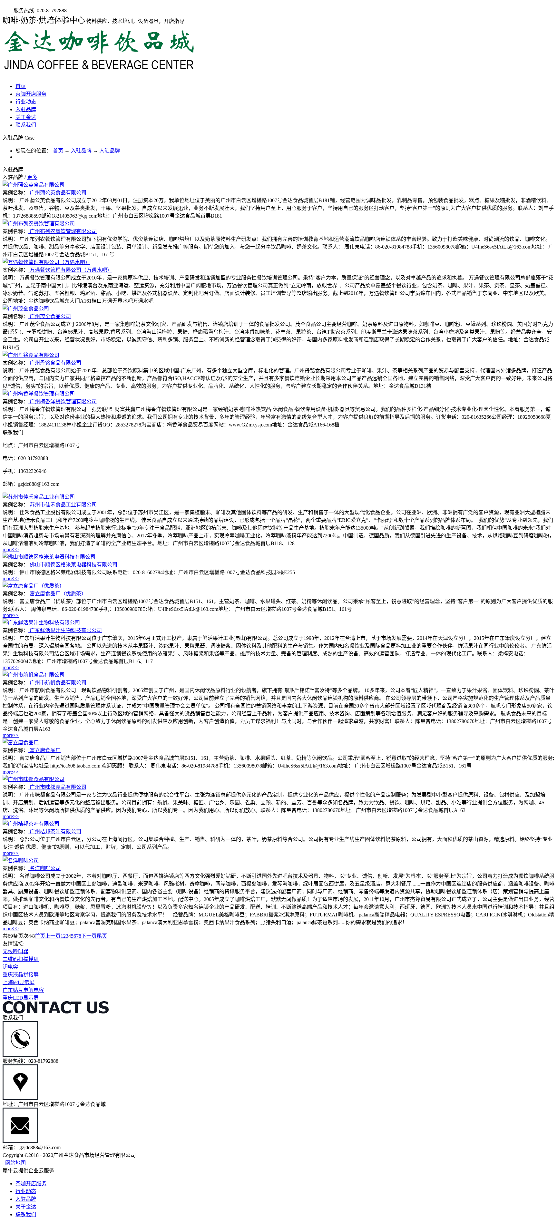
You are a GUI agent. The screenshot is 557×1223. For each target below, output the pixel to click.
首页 (20, 86)
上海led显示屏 (18, 982)
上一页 (53, 936)
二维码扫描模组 (21, 959)
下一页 (89, 936)
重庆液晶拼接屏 (21, 974)
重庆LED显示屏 (21, 998)
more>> (11, 549)
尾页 (102, 936)
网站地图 (14, 1163)
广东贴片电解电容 (23, 990)
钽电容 (10, 967)
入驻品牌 (81, 150)
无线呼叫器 (15, 951)
